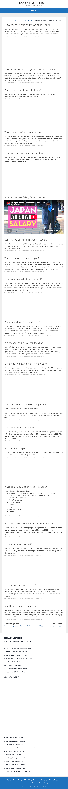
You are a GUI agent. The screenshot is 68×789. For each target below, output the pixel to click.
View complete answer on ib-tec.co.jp (29, 516)
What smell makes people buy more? (15, 768)
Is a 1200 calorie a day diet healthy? (14, 758)
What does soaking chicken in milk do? (15, 655)
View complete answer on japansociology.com (31, 250)
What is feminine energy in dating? (51, 626)
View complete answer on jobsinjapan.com (30, 619)
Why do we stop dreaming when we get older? (17, 648)
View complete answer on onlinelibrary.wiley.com (32, 271)
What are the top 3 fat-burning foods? (15, 672)
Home (6, 20)
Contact (34, 783)
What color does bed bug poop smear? (15, 751)
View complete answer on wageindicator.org (31, 36)
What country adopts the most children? (18, 626)
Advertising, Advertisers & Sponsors (35, 780)
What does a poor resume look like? (14, 764)
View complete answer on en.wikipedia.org (30, 82)
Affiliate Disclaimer (55, 780)
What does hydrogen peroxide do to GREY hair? (18, 658)
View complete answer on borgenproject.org (31, 145)
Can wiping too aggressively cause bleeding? (17, 771)
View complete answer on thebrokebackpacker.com (33, 374)
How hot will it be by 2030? (12, 662)
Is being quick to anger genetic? (13, 665)
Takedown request (11, 36)
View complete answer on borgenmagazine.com (31, 420)
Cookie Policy (43, 783)
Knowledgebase (25, 783)
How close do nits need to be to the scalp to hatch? (19, 748)
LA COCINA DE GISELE (34, 2)
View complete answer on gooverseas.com (30, 536)
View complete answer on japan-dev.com (30, 555)
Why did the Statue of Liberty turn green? (16, 668)
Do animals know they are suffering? (14, 761)
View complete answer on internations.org (30, 164)
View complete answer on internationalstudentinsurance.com (35, 335)
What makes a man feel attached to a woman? (17, 641)
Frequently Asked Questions (22, 20)
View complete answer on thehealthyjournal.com (32, 457)
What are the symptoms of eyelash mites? (16, 651)
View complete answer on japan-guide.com (30, 598)
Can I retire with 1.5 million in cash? (14, 744)
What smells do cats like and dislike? (14, 741)
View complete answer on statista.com (29, 99)
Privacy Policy (17, 780)
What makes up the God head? (13, 754)
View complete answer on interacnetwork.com (31, 356)
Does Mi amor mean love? (11, 645)
